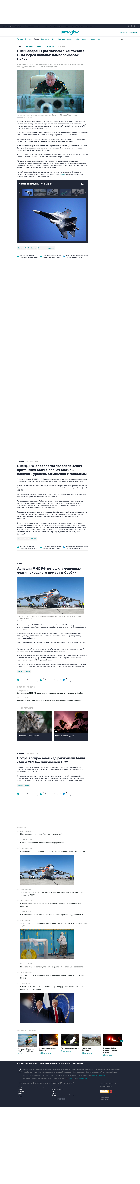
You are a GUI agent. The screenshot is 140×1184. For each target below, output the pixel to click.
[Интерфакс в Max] (64, 1099)
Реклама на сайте (65, 1063)
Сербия (27, 671)
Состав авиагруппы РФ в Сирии (35, 184)
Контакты (20, 1063)
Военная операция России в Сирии (40, 46)
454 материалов (66, 1051)
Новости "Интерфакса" (58, 1089)
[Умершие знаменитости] (70, 1046)
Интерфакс (70, 32)
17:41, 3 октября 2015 (60, 46)
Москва (69, 39)
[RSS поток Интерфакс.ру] (61, 1099)
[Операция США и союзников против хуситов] (112, 1046)
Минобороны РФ (23, 785)
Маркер (20, 1095)
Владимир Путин (23, 362)
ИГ (25, 248)
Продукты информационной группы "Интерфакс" (46, 1083)
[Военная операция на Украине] (48, 1046)
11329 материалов (45, 1053)
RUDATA (54, 1093)
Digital (76, 39)
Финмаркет (53, 26)
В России (28, 39)
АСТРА (20, 1097)
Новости (84, 39)
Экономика (45, 39)
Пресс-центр (44, 1063)
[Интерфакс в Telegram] (56, 1099)
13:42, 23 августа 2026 (31, 273)
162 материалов (87, 1053)
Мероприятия (90, 26)
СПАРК (20, 1089)
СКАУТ (20, 1093)
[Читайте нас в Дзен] (53, 1099)
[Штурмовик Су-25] (40, 192)
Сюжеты (92, 39)
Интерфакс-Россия (42, 26)
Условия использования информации (110, 1096)
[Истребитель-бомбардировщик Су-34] (65, 192)
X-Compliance (21, 1091)
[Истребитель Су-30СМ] (27, 192)
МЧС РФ (20, 671)
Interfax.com (31, 26)
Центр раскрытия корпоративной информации (64, 1095)
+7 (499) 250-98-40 (69, 1078)
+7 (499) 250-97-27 (83, 1078)
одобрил (62, 174)
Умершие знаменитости (70, 1048)
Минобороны (32, 248)
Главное (20, 39)
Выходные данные (105, 1097)
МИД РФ (33, 539)
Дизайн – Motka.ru (105, 1099)
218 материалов (108, 1055)
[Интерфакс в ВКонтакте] (58, 1099)
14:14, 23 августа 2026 (31, 461)
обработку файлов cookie (99, 1075)
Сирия (20, 248)
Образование (80, 26)
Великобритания (23, 539)
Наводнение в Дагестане (87, 1049)
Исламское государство (46, 248)
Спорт (54, 39)
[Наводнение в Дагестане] (91, 1046)
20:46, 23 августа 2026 (30, 564)
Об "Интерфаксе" (20, 26)
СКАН (53, 1091)
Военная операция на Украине (47, 1049)
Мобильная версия (7, 26)
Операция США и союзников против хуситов (110, 1050)
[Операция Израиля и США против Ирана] (27, 1046)
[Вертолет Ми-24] (78, 192)
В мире (36, 39)
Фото (100, 39)
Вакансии (53, 1063)
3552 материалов (24, 1054)
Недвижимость (69, 26)
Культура (61, 39)
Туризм (61, 26)
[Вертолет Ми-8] (52, 192)
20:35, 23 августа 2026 (31, 753)
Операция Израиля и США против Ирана (26, 1050)
